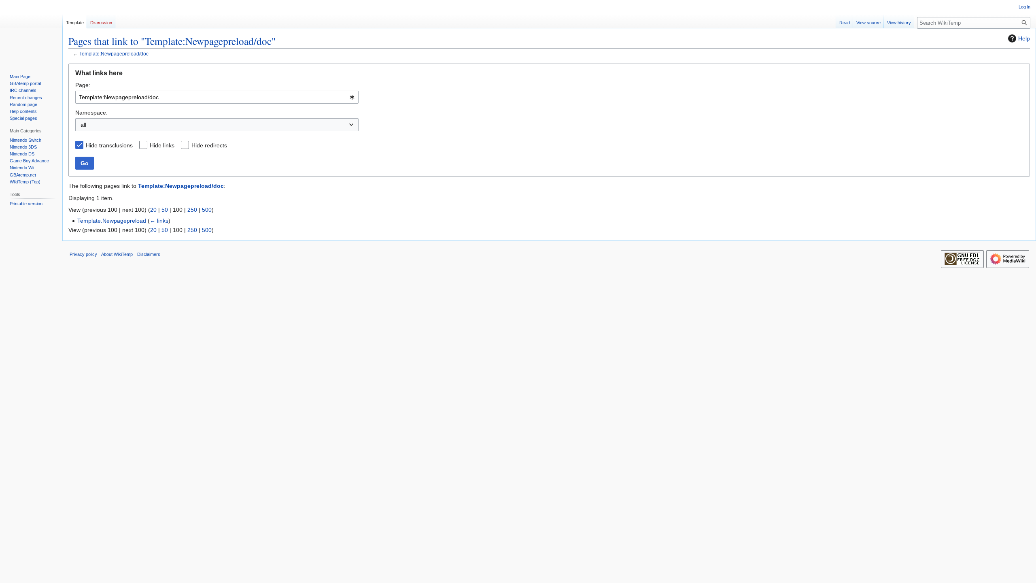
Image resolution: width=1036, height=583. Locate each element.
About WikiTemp (117, 254)
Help (1024, 38)
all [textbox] (83, 124)
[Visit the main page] (31, 32)
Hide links (162, 145)
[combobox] (217, 97)
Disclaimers (148, 254)
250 (192, 209)
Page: (82, 85)
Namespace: (91, 112)
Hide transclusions (109, 145)
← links (159, 220)
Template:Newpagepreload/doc (114, 53)
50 (164, 209)
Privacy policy (83, 254)
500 (207, 209)
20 (153, 209)
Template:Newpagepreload (111, 220)
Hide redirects (209, 145)
